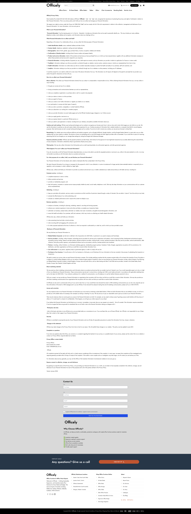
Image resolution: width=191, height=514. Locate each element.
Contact (142, 1)
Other (97, 10)
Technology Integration (103, 501)
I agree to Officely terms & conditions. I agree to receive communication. (82, 411)
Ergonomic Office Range (103, 498)
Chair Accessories (107, 10)
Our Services (126, 483)
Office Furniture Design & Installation (65, 1)
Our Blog (138, 1)
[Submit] (93, 5)
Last (64, 392)
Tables (91, 10)
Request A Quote (127, 477)
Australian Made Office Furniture (105, 495)
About (118, 1)
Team (127, 1)
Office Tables (101, 489)
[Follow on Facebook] (47, 494)
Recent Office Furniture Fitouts (109, 1)
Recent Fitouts (126, 480)
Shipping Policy (106, 511)
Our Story (125, 489)
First (64, 384)
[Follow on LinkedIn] (55, 494)
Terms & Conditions (90, 511)
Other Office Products (103, 492)
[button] (140, 5)
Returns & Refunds (115, 511)
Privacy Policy (99, 511)
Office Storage (101, 486)
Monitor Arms (128, 10)
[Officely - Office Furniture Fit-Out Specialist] (54, 5)
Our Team (125, 486)
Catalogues (132, 1)
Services (122, 1)
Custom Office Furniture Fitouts (95, 1)
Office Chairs (63, 10)
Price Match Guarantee (51, 1)
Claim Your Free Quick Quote (95, 415)
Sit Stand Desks (73, 10)
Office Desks (83, 10)
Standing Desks (118, 10)
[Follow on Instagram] (50, 494)
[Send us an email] (52, 494)
